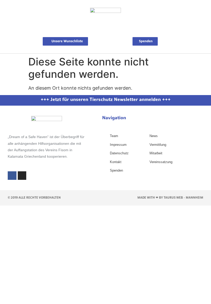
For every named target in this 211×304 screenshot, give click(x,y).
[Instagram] (22, 175)
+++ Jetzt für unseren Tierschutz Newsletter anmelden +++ (106, 100)
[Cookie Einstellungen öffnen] (11, 297)
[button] (105, 31)
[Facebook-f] (12, 175)
